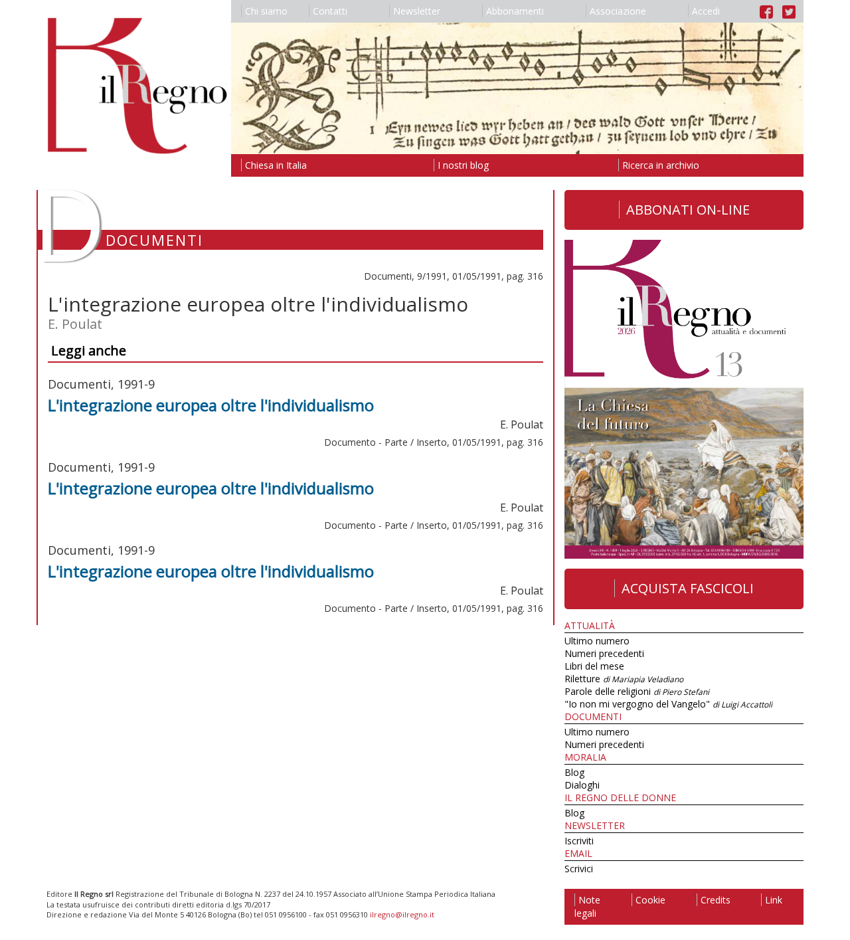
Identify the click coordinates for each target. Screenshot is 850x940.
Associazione (618, 11)
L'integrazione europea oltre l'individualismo (211, 405)
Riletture (623, 678)
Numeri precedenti (604, 653)
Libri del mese (594, 666)
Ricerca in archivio (660, 165)
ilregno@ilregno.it (402, 914)
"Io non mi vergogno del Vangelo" (668, 704)
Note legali (587, 906)
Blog (574, 772)
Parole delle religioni (636, 691)
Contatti (330, 11)
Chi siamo (266, 11)
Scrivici (578, 868)
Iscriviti (579, 840)
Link (773, 899)
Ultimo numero (597, 640)
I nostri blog (463, 165)
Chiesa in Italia (276, 165)
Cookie (650, 899)
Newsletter (416, 11)
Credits (715, 899)
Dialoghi (582, 785)
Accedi (706, 11)
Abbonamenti (515, 11)
